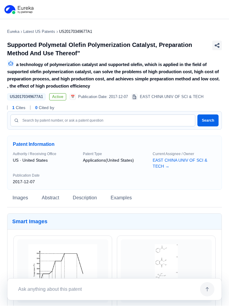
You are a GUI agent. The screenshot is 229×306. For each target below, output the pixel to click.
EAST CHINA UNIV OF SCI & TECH (180, 163)
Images (20, 197)
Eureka (13, 31)
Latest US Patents (39, 31)
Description (85, 197)
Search (208, 120)
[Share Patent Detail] (217, 45)
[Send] (207, 289)
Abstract (50, 197)
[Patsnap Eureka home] (18, 9)
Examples (121, 197)
